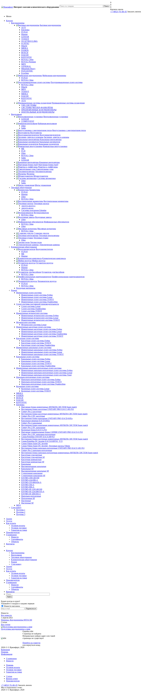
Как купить (11, 523)
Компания (5, 650)
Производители (13, 532)
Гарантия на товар (19, 530)
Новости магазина (12, 606)
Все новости (6, 615)
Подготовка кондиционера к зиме (15, 629)
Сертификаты (17, 539)
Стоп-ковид (16, 507)
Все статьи (5, 624)
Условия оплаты (18, 525)
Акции (9, 519)
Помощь (4, 652)
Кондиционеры (17, 23)
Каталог (9, 21)
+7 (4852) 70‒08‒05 (118, 12)
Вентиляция (16, 114)
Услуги (9, 521)
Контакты (10, 544)
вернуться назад (33, 645)
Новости (15, 537)
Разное (14, 290)
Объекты (15, 541)
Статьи (9, 676)
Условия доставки (19, 528)
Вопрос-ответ (12, 679)
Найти (9, 597)
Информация (6, 654)
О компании (11, 535)
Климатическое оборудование (24, 247)
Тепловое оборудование (21, 187)
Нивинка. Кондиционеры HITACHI (16, 620)
